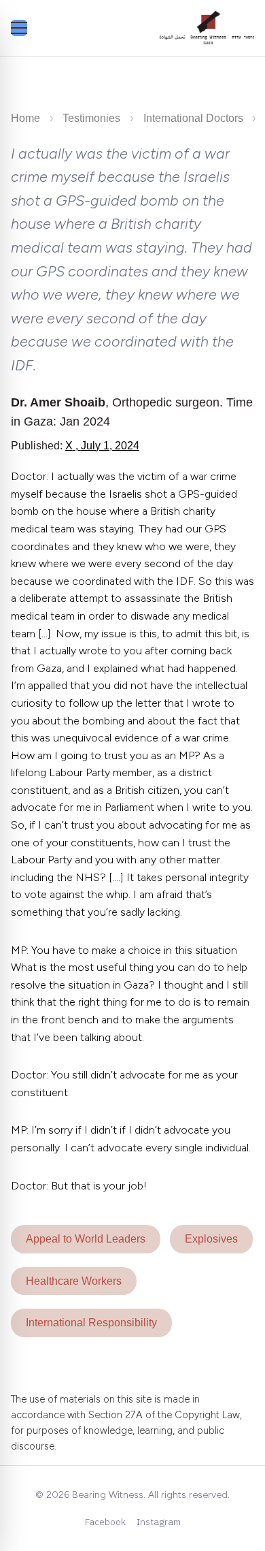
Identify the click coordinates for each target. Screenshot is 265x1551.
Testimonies (91, 118)
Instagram (159, 1521)
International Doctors (193, 118)
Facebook (105, 1521)
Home (25, 118)
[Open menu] (19, 28)
